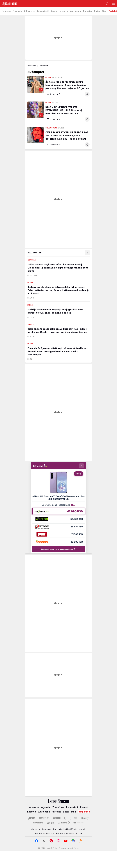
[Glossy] (85, 818)
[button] (53, 94)
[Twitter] (44, 841)
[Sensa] (50, 823)
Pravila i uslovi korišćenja (65, 829)
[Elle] (67, 818)
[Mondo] (44, 818)
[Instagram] (58, 841)
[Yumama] (64, 823)
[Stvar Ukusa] (78, 823)
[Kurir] (31, 818)
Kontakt (82, 829)
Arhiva (79, 833)
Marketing (36, 829)
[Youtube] (66, 841)
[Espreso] (56, 818)
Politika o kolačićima (44, 833)
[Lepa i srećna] (8, 3)
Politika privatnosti (65, 833)
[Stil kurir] (75, 818)
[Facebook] (37, 841)
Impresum (46, 829)
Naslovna (31, 66)
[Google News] (73, 841)
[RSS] (80, 841)
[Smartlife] (38, 823)
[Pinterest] (51, 841)
